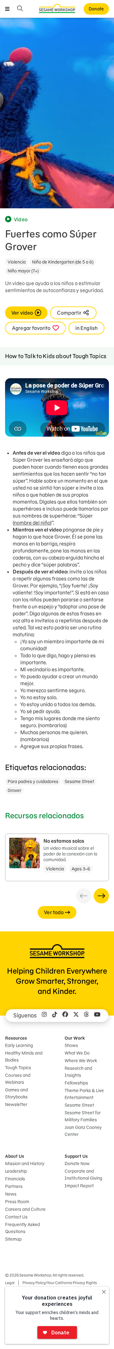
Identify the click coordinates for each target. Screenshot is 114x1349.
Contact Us (16, 1217)
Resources (16, 1038)
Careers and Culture (25, 1209)
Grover (14, 790)
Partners (13, 1186)
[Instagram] (44, 1015)
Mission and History (24, 1163)
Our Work (75, 1038)
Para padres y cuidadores (33, 781)
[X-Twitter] (76, 1015)
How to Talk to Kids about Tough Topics (55, 356)
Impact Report (79, 1186)
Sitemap (13, 1239)
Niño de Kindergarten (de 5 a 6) (62, 262)
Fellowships (76, 1083)
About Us (14, 1156)
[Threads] (86, 1015)
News (10, 1194)
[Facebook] (65, 1015)
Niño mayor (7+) (23, 271)
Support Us (76, 1156)
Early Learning (19, 1045)
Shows (71, 1045)
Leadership (16, 1171)
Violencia (17, 262)
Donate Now (77, 1163)
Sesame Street (79, 781)
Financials (15, 1179)
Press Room (17, 1202)
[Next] (101, 895)
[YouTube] (97, 1015)
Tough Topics (18, 1067)
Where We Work (81, 1061)
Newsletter (16, 1104)
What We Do (77, 1053)
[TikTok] (54, 1015)
